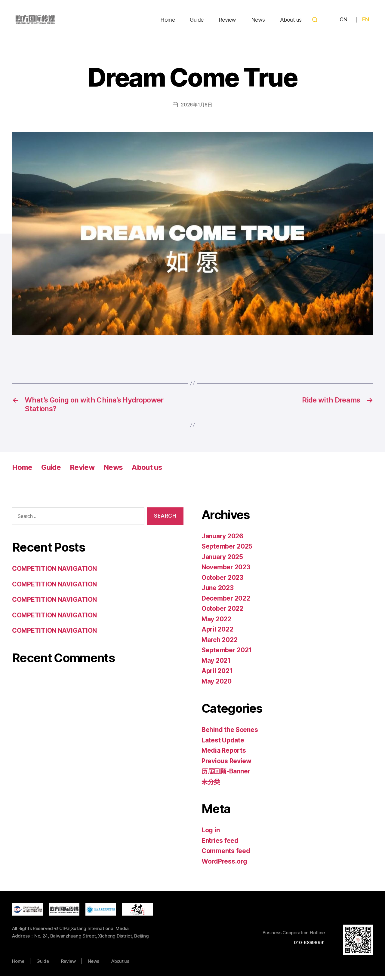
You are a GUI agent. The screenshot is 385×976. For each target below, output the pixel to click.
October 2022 (222, 608)
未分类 (211, 781)
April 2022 (217, 629)
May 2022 (216, 619)
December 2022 (226, 598)
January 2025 (222, 557)
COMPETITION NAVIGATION (54, 568)
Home (167, 20)
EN (365, 19)
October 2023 (222, 577)
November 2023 (226, 567)
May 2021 (216, 660)
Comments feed (226, 851)
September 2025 (227, 546)
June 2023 (218, 588)
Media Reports (224, 750)
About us (291, 20)
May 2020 (217, 681)
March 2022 (219, 640)
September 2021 (227, 650)
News (258, 20)
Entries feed (220, 840)
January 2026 (222, 536)
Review (227, 20)
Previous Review (226, 761)
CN (343, 19)
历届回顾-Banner (226, 771)
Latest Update (223, 740)
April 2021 (217, 671)
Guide (197, 20)
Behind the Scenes (230, 729)
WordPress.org (224, 861)
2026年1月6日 (196, 105)
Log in (211, 830)
